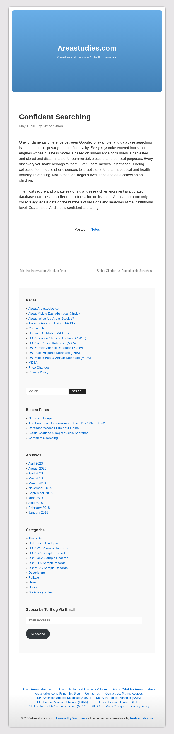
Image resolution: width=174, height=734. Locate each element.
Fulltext (34, 577)
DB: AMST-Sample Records (48, 548)
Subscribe (38, 634)
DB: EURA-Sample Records (48, 558)
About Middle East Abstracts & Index (54, 313)
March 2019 (37, 483)
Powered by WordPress (71, 718)
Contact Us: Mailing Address (49, 333)
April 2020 (35, 473)
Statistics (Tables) (41, 592)
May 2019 (36, 478)
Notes (95, 229)
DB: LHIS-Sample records (47, 563)
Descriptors (37, 572)
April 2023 (35, 463)
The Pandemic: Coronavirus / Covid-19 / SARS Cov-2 (67, 423)
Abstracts (35, 538)
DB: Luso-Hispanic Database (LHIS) (54, 353)
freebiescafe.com (141, 718)
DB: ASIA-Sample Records (47, 553)
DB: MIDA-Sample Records (48, 568)
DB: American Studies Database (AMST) (57, 338)
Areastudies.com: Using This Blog (52, 323)
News (32, 582)
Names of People (41, 418)
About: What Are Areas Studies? (51, 318)
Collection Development (46, 543)
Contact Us (36, 328)
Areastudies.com (87, 48)
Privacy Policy (38, 372)
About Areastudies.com (44, 308)
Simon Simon (53, 126)
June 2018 (36, 497)
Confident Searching (43, 438)
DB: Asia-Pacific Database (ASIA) (52, 343)
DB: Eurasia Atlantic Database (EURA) (56, 348)
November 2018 (40, 488)
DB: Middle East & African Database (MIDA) (60, 358)
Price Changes (39, 367)
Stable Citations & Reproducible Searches (124, 270)
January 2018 (38, 512)
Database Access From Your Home (54, 428)
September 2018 (41, 493)
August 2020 (37, 468)
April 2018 (35, 502)
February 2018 (39, 507)
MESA (33, 362)
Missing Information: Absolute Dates (44, 270)
